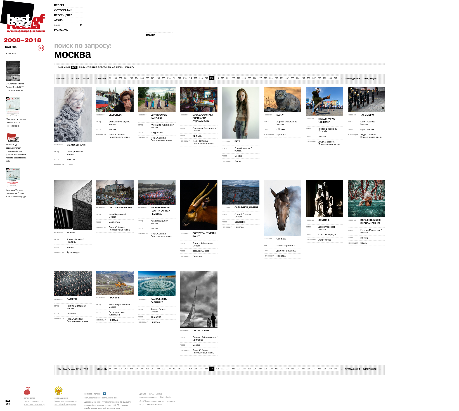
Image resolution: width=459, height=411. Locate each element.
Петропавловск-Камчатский (117, 313)
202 (125, 78)
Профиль (114, 297)
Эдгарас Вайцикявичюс (204, 337)
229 (271, 78)
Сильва (281, 238)
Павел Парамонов (285, 245)
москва (238, 150)
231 (281, 78)
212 (179, 78)
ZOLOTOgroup (155, 394)
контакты (61, 30)
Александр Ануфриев (161, 125)
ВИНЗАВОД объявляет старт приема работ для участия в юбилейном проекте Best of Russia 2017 (16, 153)
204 (136, 78)
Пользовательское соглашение (98, 398)
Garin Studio (165, 397)
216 (201, 78)
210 (169, 78)
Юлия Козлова (367, 121)
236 (308, 78)
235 (303, 78)
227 (260, 78)
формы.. (72, 232)
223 (238, 78)
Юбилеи (129, 67)
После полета (201, 330)
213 (184, 78)
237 (314, 78)
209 (163, 78)
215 (195, 78)
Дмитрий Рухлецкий (119, 121)
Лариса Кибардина (286, 121)
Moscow (71, 159)
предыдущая (350, 78)
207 (152, 78)
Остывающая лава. (247, 207)
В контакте (11, 54)
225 (249, 78)
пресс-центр (63, 15)
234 (297, 78)
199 (109, 78)
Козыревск (240, 222)
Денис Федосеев (326, 227)
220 (222, 78)
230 (276, 78)
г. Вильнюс (198, 340)
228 (265, 78)
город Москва (367, 129)
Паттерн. (72, 299)
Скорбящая (116, 115)
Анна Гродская (74, 151)
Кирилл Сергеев (159, 309)
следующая (372, 78)
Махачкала (114, 222)
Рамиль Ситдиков (76, 306)
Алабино (71, 313)
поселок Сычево (201, 251)
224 (244, 78)
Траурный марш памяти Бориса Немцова (160, 210)
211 (174, 78)
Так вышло (367, 115)
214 (190, 78)
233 (292, 78)
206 (147, 78)
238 (319, 78)
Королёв (322, 131)
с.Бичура (197, 136)
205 (142, 78)
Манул (280, 115)
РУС (8, 47)
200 (115, 78)
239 (324, 78)
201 (120, 78)
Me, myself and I (76, 145)
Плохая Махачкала (120, 207)
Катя (237, 141)
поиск (57, 25)
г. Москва (280, 129)
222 (233, 78)
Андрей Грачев (242, 214)
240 (330, 78)
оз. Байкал (156, 317)
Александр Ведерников (204, 128)
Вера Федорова (242, 148)
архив (58, 20)
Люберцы (71, 242)
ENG (14, 47)
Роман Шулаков (74, 239)
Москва (70, 154)
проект (59, 5)
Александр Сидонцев (119, 304)
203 (131, 78)
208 (158, 78)
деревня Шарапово (286, 251)
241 (335, 78)
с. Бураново (157, 132)
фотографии (63, 10)
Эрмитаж (324, 220)
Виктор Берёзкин (327, 129)
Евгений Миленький (370, 230)
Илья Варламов (117, 214)
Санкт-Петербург (327, 234)
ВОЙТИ (150, 35)
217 (206, 78)
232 (287, 78)
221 (228, 78)
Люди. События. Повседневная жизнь (101, 67)
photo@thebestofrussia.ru (108, 402)
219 (217, 78)
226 (254, 78)
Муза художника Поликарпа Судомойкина (203, 118)
